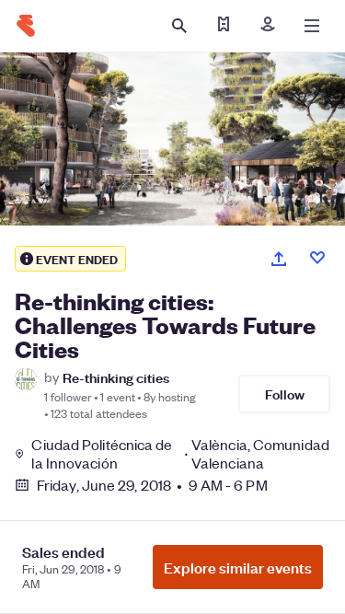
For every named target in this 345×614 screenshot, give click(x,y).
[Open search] (179, 26)
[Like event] (317, 258)
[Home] (26, 26)
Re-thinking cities (116, 377)
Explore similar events (238, 567)
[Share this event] (278, 258)
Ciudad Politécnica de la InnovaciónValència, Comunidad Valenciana (179, 453)
